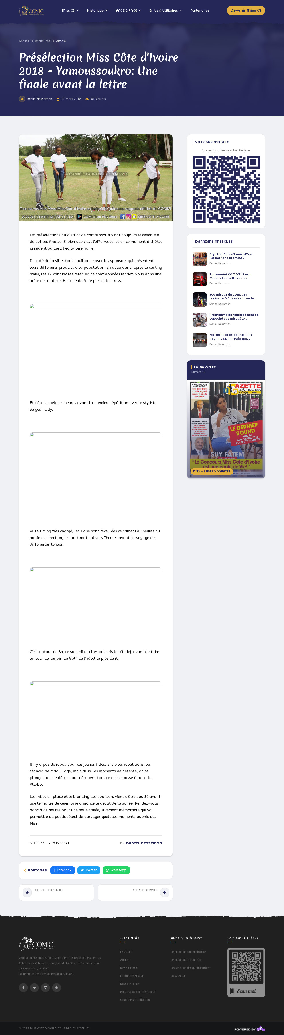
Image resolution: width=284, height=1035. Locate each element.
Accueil (24, 41)
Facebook (64, 870)
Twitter (91, 870)
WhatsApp (118, 870)
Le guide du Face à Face (186, 959)
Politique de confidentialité (137, 991)
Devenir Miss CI (246, 10)
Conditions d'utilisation (135, 999)
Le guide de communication (188, 951)
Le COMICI (126, 951)
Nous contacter (130, 983)
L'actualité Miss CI (131, 975)
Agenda (125, 959)
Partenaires (199, 10)
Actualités (42, 41)
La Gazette (178, 975)
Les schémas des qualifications (190, 967)
